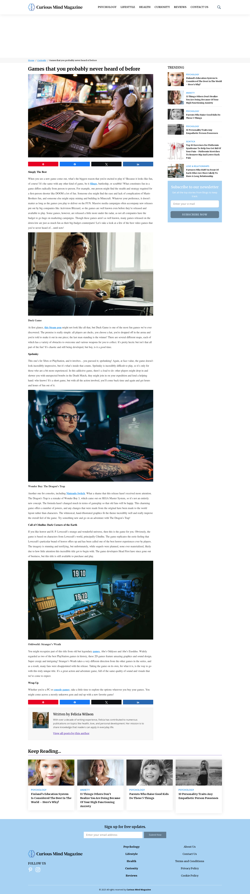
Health (144, 7)
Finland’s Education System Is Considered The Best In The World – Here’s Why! (204, 81)
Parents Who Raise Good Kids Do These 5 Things (203, 116)
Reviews (180, 7)
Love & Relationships (197, 166)
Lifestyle (128, 7)
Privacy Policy (190, 868)
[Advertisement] (125, 36)
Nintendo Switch (75, 493)
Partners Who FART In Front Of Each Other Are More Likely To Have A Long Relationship (202, 173)
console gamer (62, 689)
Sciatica (190, 142)
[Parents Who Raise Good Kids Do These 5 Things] (176, 114)
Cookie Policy (189, 875)
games (96, 651)
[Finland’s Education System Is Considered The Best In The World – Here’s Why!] (176, 79)
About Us (190, 846)
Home (31, 60)
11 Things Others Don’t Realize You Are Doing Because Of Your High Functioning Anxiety (202, 99)
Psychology (107, 7)
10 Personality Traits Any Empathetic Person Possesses (202, 131)
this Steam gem (52, 327)
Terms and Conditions (189, 861)
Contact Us (199, 7)
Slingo (93, 183)
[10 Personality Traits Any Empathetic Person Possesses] (176, 129)
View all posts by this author (71, 733)
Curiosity (162, 7)
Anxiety (190, 93)
